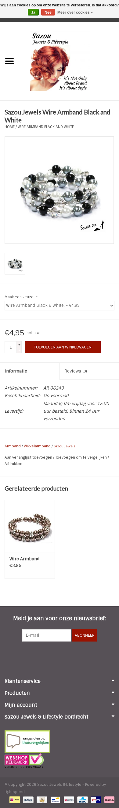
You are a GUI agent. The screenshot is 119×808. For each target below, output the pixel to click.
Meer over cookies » (75, 12)
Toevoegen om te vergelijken (81, 457)
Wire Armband (24, 558)
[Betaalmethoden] (14, 799)
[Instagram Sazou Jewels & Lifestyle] (76, 654)
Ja (33, 12)
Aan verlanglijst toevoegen (29, 457)
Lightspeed (15, 791)
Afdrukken (13, 463)
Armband (13, 446)
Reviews (75, 371)
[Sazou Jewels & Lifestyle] (69, 61)
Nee (48, 12)
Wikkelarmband (37, 446)
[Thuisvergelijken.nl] (59, 741)
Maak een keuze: (21, 297)
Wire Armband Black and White (46, 126)
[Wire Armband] (30, 526)
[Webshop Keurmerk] (59, 760)
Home (10, 126)
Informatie (16, 371)
